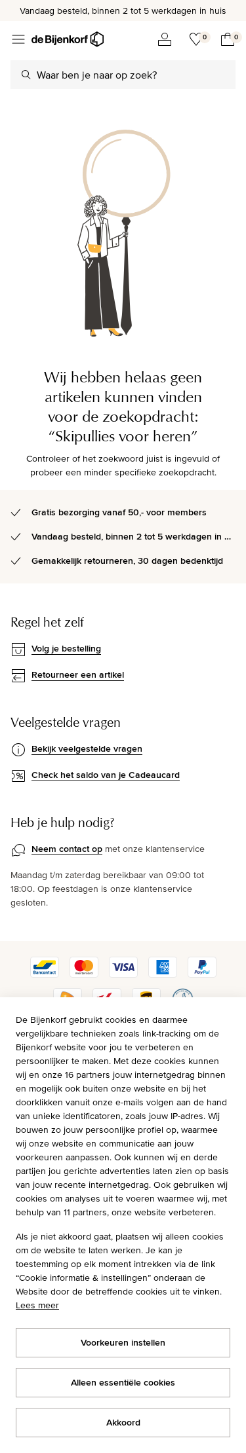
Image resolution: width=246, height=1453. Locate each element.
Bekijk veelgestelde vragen (86, 748)
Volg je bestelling (66, 648)
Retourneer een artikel (77, 674)
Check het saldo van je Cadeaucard (105, 774)
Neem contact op (66, 848)
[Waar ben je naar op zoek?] (26, 74)
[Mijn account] (165, 39)
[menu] (18, 39)
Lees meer (37, 1305)
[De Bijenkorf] (67, 39)
